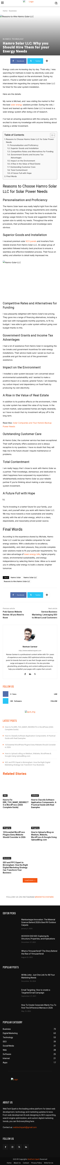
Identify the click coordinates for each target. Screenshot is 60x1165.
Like (55, 694)
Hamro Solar (16, 577)
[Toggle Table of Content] (51, 135)
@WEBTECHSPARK (44, 896)
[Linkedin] (30, 673)
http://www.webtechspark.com (30, 651)
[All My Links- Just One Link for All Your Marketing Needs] (11, 977)
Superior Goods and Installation (25, 148)
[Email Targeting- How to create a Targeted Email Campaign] (11, 992)
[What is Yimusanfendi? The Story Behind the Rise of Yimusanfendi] (11, 954)
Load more (29, 880)
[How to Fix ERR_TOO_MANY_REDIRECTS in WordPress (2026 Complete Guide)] (16, 787)
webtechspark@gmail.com (25, 1127)
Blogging (7, 828)
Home (5, 11)
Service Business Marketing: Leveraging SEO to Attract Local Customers (44, 615)
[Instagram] (12, 1147)
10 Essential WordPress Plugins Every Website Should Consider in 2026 (14, 834)
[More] (47, 61)
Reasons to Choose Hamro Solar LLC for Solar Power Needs (30, 140)
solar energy (17, 104)
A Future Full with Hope (21, 173)
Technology (17, 39)
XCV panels (31, 241)
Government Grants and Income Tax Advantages (27, 156)
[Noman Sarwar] (30, 634)
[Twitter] (35, 673)
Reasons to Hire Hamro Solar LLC (17, 581)
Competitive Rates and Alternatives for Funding (32, 151)
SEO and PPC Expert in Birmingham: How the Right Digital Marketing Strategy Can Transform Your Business (15, 867)
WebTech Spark (33, 1159)
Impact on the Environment (23, 161)
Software (35, 795)
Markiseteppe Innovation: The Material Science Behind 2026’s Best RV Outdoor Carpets (38, 922)
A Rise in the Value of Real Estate (25, 164)
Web (5, 795)
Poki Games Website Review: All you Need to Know (13, 615)
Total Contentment (19, 170)
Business (13, 11)
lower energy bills (32, 554)
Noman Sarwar (30, 646)
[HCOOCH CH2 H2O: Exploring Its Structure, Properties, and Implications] (11, 938)
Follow (54, 701)
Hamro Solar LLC (30, 577)
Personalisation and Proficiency (24, 145)
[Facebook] (25, 673)
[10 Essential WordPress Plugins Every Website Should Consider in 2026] (16, 820)
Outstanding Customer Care (22, 167)
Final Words (11, 176)
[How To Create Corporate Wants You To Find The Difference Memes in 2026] (11, 1007)
